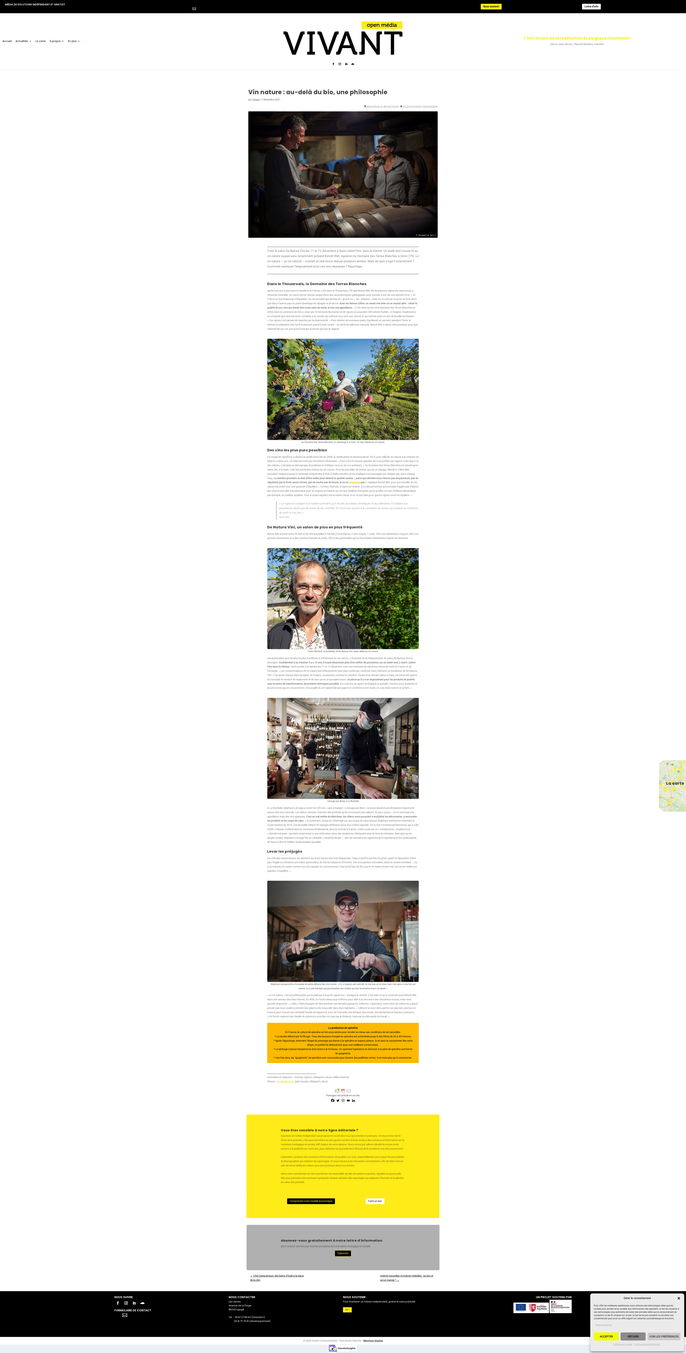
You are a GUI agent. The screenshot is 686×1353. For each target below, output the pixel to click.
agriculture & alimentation (382, 106)
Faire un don (375, 1201)
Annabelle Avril (285, 1081)
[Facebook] (332, 1100)
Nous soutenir (491, 6)
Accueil (7, 41)
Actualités (22, 41)
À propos (55, 41)
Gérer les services (604, 1325)
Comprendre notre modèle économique (311, 1201)
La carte (41, 41)
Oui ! (347, 1309)
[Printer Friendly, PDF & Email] (343, 1090)
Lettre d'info (591, 6)
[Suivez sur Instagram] (339, 63)
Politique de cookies (622, 1344)
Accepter (606, 1336)
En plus (72, 41)
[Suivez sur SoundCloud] (352, 63)
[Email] (348, 1100)
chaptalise (355, 482)
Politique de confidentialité (647, 1344)
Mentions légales (373, 1340)
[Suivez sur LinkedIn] (346, 63)
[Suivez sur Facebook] (333, 63)
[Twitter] (338, 1100)
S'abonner (343, 1253)
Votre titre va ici (145, 1314)
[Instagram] (343, 1100)
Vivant (256, 99)
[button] (679, 1298)
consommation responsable (420, 106)
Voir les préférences (664, 1336)
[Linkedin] (353, 1100)
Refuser (633, 1336)
